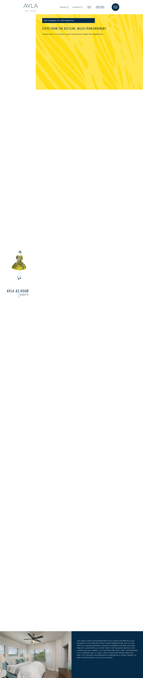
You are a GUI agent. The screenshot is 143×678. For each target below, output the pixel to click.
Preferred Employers (100, 7)
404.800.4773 (78, 7)
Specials (63, 7)
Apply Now (89, 7)
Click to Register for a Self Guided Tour (59, 21)
